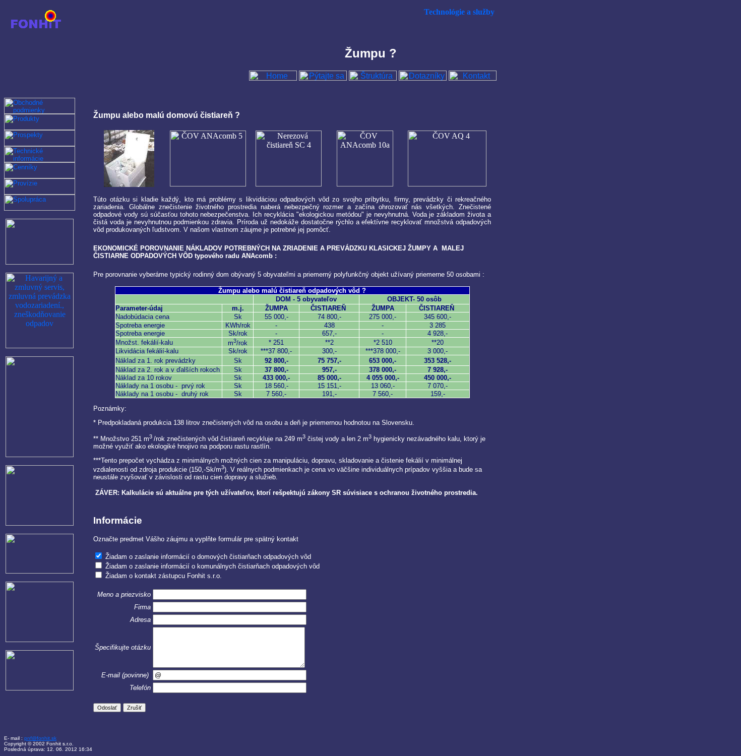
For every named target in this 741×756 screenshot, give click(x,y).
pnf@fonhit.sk (40, 738)
